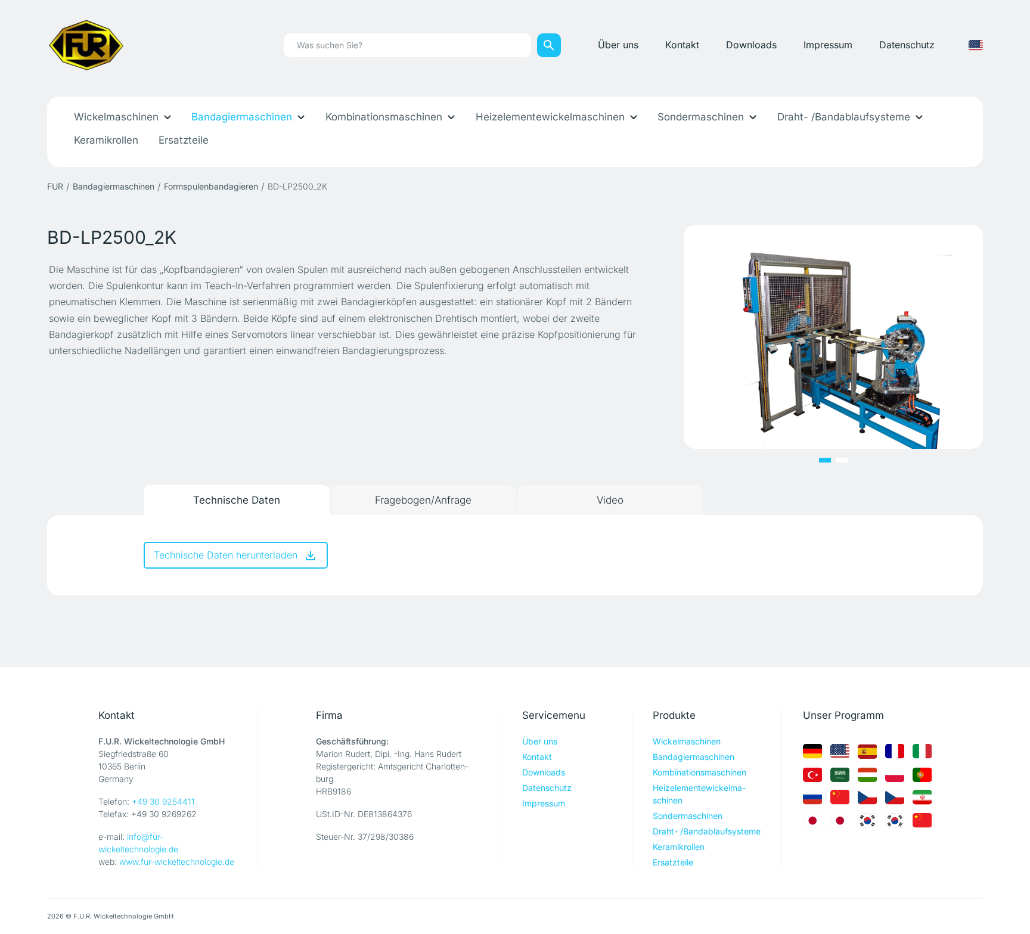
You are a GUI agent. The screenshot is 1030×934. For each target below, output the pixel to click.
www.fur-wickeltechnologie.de (176, 862)
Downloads (751, 45)
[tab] (236, 500)
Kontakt (682, 45)
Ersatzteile (184, 140)
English (976, 45)
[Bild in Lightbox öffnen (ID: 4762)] (833, 336)
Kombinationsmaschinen (383, 117)
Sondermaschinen (700, 117)
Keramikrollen (106, 140)
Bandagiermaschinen (241, 117)
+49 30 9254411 (163, 801)
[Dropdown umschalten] (167, 117)
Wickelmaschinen (116, 117)
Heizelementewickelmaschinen (550, 117)
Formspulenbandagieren (211, 186)
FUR (55, 186)
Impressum (827, 45)
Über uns (618, 45)
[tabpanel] (515, 555)
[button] (825, 460)
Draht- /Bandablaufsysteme (843, 117)
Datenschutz (907, 45)
